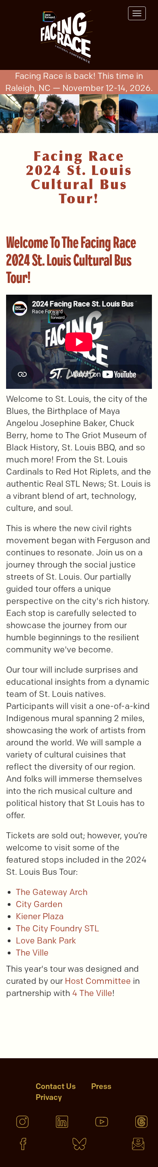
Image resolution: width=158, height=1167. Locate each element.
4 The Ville (92, 993)
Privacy (49, 1097)
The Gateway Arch (53, 892)
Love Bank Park (47, 940)
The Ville (32, 953)
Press (101, 1086)
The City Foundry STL (57, 928)
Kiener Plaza (41, 916)
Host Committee (99, 981)
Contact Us (56, 1086)
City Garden (40, 904)
